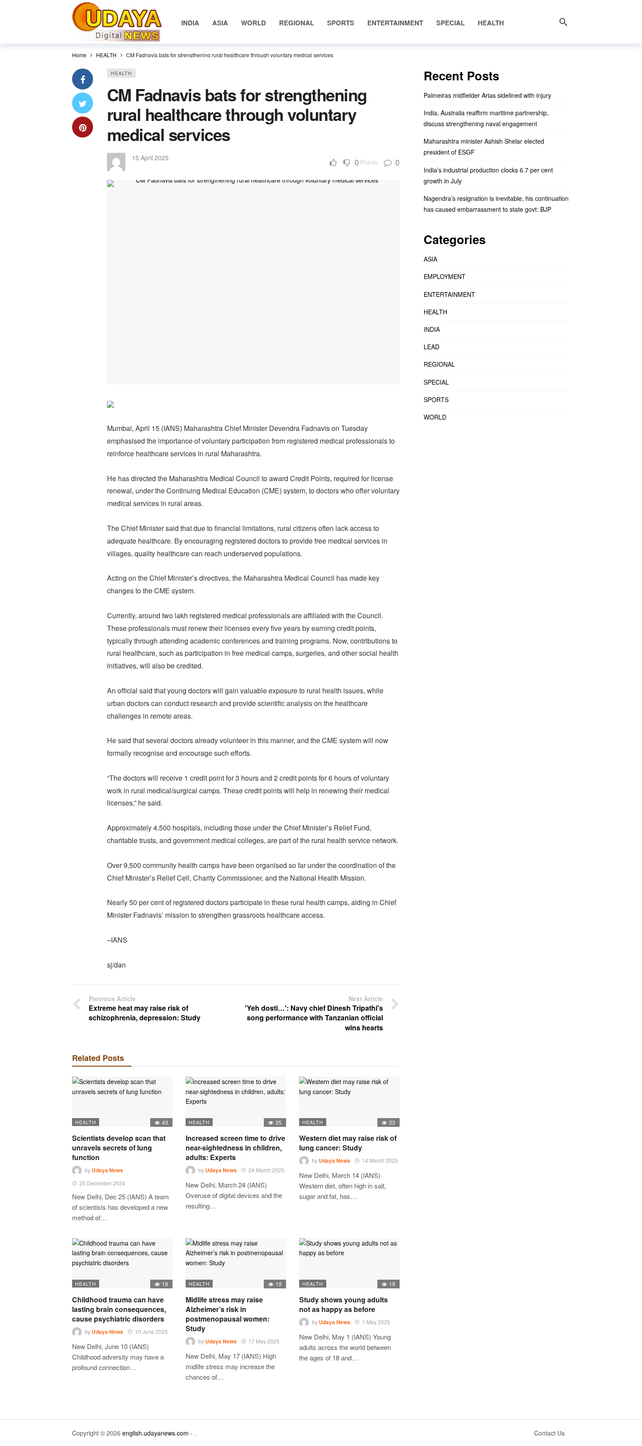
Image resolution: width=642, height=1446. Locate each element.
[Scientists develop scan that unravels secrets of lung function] (122, 1102)
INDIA (432, 329)
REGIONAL (439, 364)
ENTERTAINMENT (449, 294)
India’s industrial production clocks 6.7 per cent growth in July (488, 175)
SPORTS (436, 399)
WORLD (435, 417)
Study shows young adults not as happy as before (343, 1304)
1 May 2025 (376, 1322)
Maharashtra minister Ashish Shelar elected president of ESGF (484, 146)
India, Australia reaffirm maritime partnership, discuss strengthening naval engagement (486, 118)
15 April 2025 (150, 157)
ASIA (430, 259)
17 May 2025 (264, 1341)
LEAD (431, 346)
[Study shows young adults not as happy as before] (349, 1263)
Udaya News (107, 1170)
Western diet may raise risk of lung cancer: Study (348, 1143)
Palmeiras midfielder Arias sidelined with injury (487, 95)
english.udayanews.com (155, 1433)
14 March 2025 (380, 1160)
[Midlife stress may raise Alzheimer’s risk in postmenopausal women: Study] (236, 1263)
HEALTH (121, 72)
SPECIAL (436, 382)
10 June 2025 (151, 1331)
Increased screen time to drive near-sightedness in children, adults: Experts (235, 1147)
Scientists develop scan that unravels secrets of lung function (119, 1147)
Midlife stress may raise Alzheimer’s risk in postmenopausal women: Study (227, 1314)
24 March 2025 (266, 1170)
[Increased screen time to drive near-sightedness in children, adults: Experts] (236, 1102)
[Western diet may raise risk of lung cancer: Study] (349, 1102)
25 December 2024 (102, 1183)
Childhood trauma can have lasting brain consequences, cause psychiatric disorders (119, 1309)
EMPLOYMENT (445, 276)
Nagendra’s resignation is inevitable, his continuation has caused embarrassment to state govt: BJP (496, 203)
